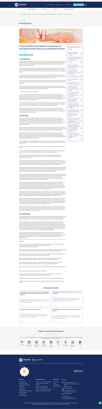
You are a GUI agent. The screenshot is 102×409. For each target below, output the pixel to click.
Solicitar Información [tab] (78, 4)
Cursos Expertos (22, 389)
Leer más (21, 305)
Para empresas (70, 0)
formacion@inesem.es (68, 393)
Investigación (24, 14)
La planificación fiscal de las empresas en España (30, 309)
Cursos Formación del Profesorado (25, 390)
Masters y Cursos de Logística (41, 386)
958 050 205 (70, 388)
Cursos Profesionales (23, 392)
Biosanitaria (22, 344)
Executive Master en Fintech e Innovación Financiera (24, 0)
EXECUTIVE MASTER (32, 9)
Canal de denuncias (59, 402)
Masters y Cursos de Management (42, 387)
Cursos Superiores (22, 393)
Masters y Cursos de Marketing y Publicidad (44, 389)
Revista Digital (55, 381)
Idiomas (58, 344)
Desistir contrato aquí (66, 396)
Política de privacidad (32, 402)
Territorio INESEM (56, 386)
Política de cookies (52, 402)
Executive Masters (22, 381)
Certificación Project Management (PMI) (60, 0)
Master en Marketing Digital (39, 0)
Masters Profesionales (23, 383)
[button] (85, 4)
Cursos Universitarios (23, 395)
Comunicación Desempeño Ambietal (70, 402)
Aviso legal (26, 402)
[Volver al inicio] (20, 4)
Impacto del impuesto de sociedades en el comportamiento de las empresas (67, 310)
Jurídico (80, 345)
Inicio (20, 14)
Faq (54, 387)
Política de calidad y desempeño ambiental (40, 404)
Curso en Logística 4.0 (48, 0)
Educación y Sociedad (30, 14)
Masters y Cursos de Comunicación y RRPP (43, 381)
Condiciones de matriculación (42, 402)
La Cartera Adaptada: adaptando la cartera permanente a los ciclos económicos (67, 292)
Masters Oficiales (22, 387)
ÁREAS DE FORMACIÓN (69, 9)
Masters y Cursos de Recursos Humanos (43, 390)
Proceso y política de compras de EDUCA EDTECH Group (59, 404)
